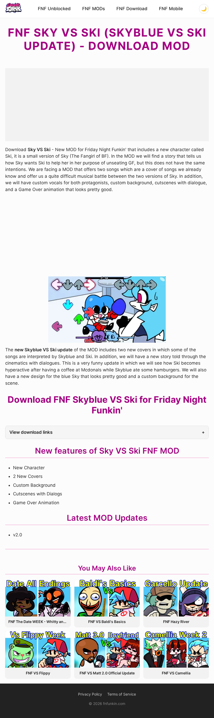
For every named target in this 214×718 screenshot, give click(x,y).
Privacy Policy (90, 694)
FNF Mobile (171, 8)
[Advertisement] (107, 104)
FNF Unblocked (54, 8)
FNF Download (131, 8)
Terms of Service (121, 694)
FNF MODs (93, 8)
